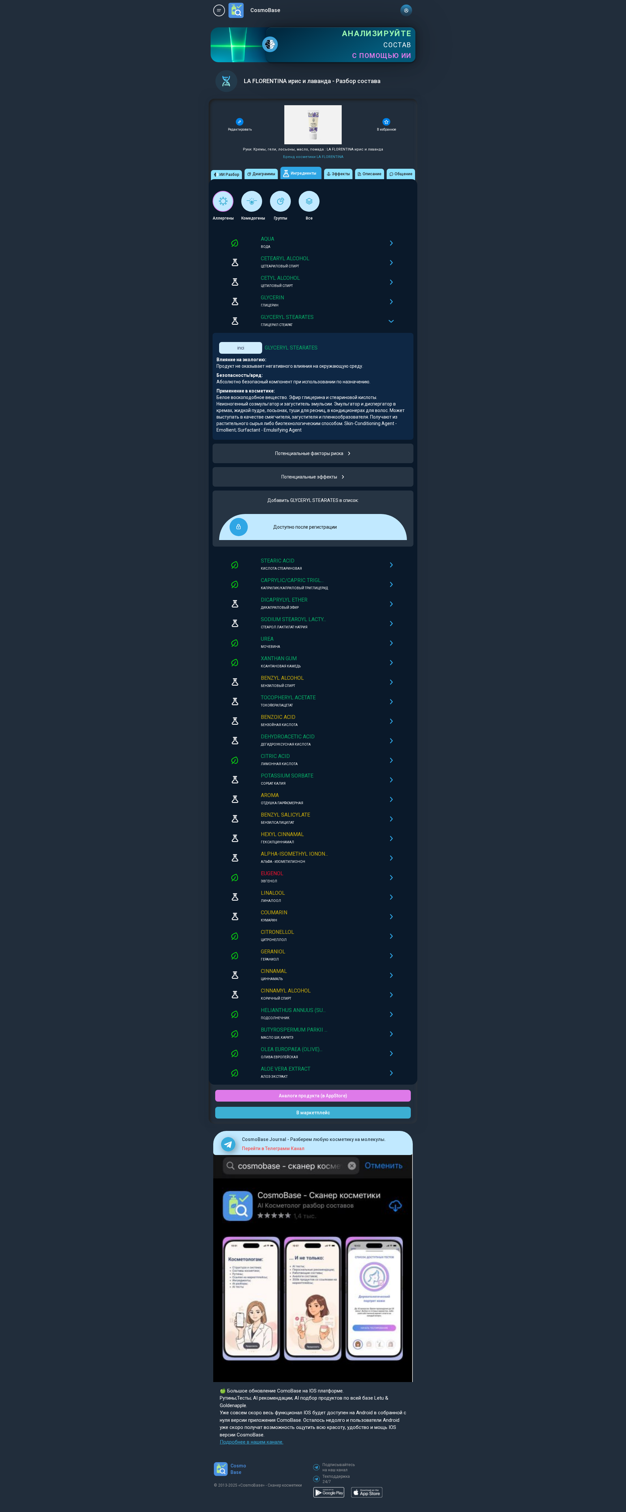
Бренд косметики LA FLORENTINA (313, 157)
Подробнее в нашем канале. (251, 1442)
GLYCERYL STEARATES (291, 348)
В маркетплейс (313, 1112)
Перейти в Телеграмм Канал (273, 1148)
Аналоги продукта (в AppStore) (313, 1095)
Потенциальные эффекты (309, 476)
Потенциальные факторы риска (309, 453)
